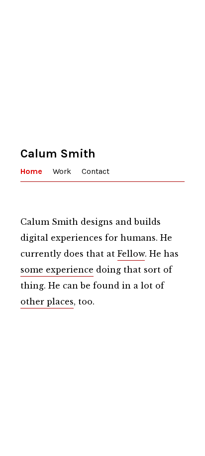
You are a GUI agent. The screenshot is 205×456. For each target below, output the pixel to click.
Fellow (131, 254)
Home (31, 171)
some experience (57, 270)
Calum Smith (58, 153)
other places (47, 301)
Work (62, 171)
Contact (95, 171)
